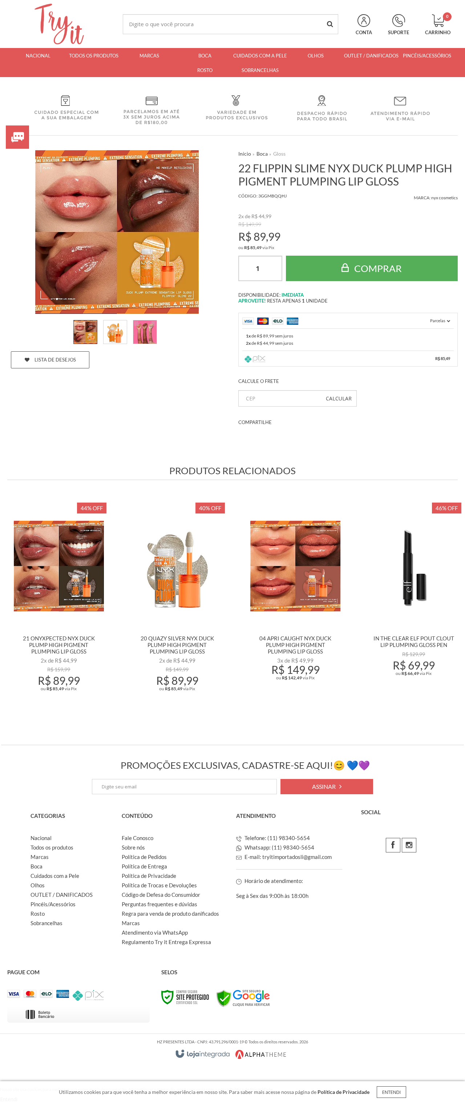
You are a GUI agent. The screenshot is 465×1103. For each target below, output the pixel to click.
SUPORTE (398, 32)
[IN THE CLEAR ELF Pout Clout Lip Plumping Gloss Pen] (413, 607)
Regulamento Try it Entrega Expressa (166, 942)
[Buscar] (330, 24)
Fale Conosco (137, 838)
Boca (262, 154)
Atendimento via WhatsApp (155, 932)
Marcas (40, 857)
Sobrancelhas (46, 923)
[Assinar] (326, 786)
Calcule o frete (258, 381)
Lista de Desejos (54, 360)
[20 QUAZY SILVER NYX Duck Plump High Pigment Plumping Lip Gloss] (177, 607)
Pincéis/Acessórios (53, 904)
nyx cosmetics (444, 197)
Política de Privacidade (149, 875)
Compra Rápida (63, 703)
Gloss (279, 154)
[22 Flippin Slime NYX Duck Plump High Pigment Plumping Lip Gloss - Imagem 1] (85, 332)
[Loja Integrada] (202, 1054)
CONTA (364, 32)
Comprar (377, 268)
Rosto (38, 913)
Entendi (391, 1092)
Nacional (41, 838)
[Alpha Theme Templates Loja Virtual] (260, 1054)
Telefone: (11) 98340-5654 (276, 838)
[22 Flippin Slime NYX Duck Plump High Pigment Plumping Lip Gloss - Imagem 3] (145, 332)
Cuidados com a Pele (55, 875)
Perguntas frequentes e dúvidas (159, 904)
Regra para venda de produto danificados (170, 913)
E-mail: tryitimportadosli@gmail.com (287, 857)
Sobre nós (133, 847)
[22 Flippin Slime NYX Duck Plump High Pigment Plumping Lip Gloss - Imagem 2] (115, 332)
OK (338, 398)
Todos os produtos (52, 847)
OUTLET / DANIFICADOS (62, 894)
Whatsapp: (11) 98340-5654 (278, 847)
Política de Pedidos (144, 857)
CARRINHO (437, 24)
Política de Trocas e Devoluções (159, 885)
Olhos (38, 885)
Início (244, 154)
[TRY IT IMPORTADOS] (59, 24)
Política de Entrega (144, 866)
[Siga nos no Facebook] (393, 845)
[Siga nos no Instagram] (409, 845)
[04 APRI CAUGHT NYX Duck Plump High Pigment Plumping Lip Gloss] (295, 607)
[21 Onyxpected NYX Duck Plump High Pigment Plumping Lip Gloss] (59, 607)
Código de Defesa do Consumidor (161, 894)
